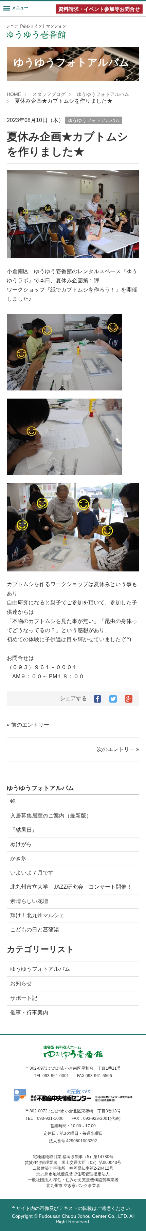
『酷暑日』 (23, 830)
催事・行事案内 (29, 1012)
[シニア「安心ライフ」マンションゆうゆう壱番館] (36, 31)
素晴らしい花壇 (29, 901)
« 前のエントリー (28, 725)
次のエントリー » (118, 749)
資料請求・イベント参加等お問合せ (99, 9)
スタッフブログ (49, 94)
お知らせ (21, 983)
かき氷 (18, 858)
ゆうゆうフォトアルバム (103, 94)
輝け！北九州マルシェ (37, 915)
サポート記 (23, 998)
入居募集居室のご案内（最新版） (51, 816)
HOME (14, 94)
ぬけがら (21, 844)
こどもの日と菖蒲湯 (34, 929)
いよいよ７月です (32, 872)
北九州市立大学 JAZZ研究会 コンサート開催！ (71, 887)
